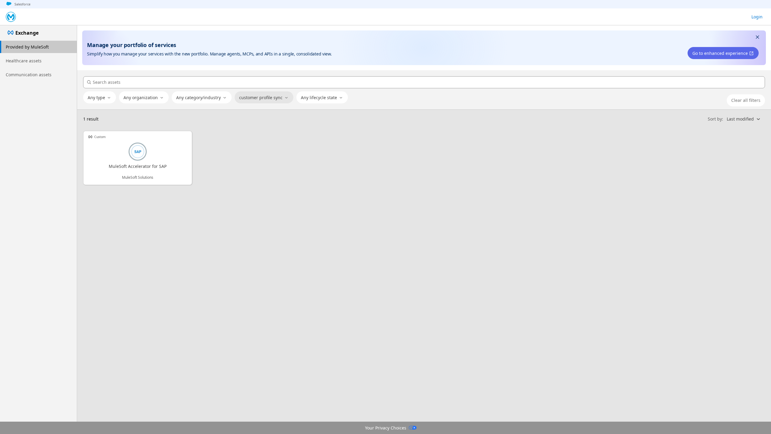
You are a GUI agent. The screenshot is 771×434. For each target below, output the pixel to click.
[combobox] (99, 98)
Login (757, 17)
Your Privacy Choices (385, 428)
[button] (757, 37)
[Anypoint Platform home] (11, 17)
